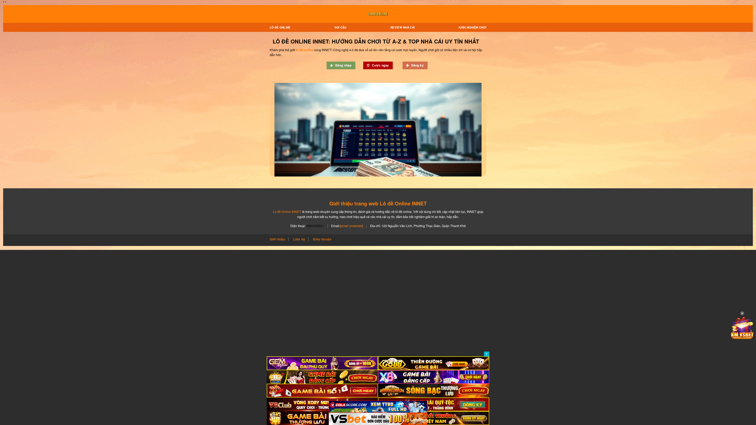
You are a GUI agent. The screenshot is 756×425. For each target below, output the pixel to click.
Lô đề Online (280, 27)
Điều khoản (322, 239)
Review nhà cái (402, 27)
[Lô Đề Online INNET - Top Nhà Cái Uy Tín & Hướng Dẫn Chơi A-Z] (378, 14)
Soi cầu (340, 27)
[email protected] (351, 226)
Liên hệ (299, 239)
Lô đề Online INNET (287, 211)
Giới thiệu (277, 239)
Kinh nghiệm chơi (472, 27)
